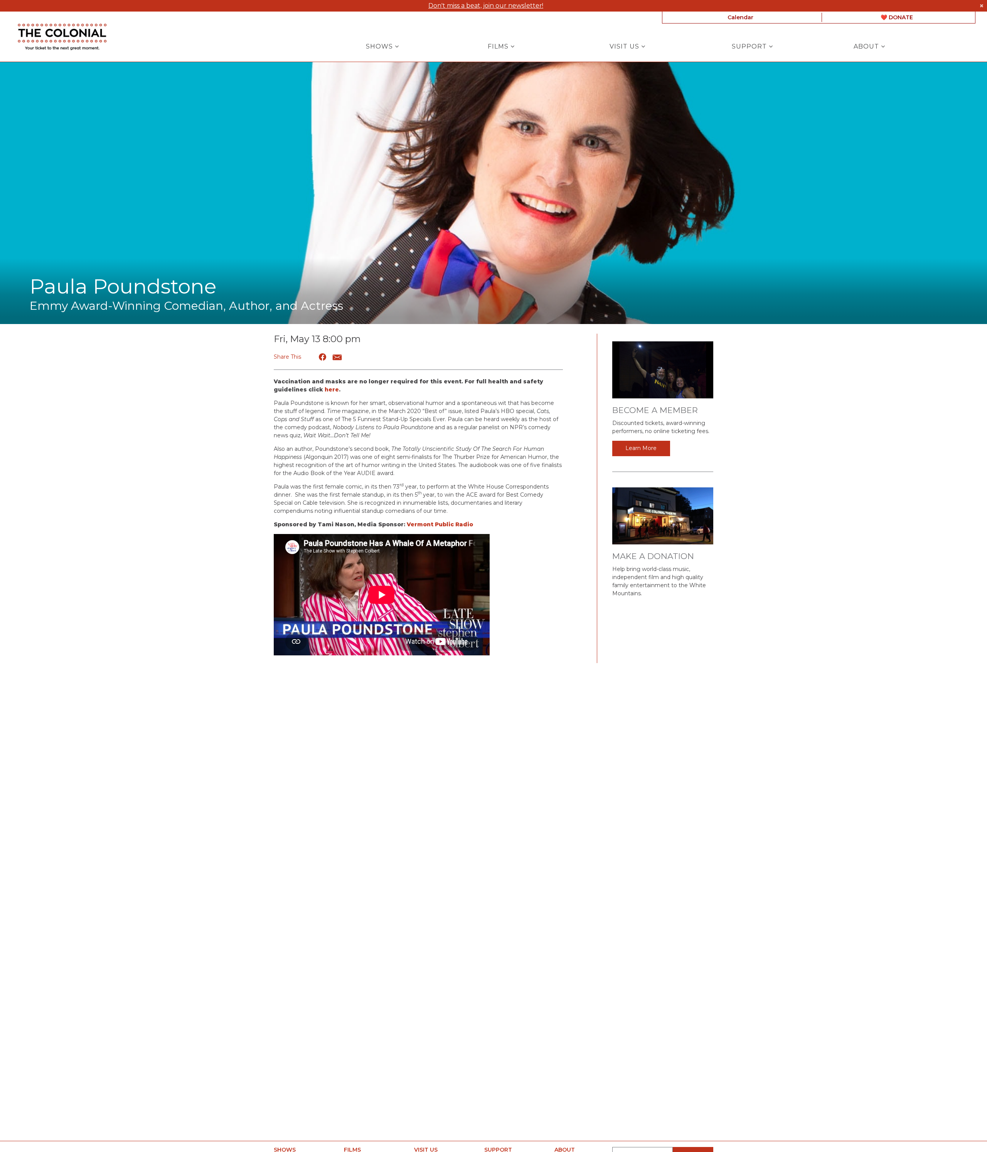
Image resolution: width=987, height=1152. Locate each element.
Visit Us (625, 46)
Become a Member (655, 410)
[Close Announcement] (981, 5)
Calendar (740, 17)
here (332, 389)
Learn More (641, 448)
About (867, 46)
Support (750, 46)
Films (499, 46)
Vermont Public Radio (440, 524)
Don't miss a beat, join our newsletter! (485, 5)
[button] (323, 357)
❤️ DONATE (897, 17)
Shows (380, 46)
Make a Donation (653, 556)
